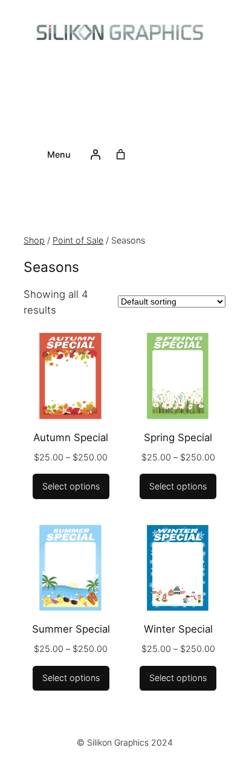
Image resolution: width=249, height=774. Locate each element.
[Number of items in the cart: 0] (121, 154)
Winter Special (178, 629)
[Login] (95, 154)
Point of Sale (25, 215)
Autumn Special (70, 437)
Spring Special (178, 437)
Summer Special (71, 629)
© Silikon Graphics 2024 (125, 742)
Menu (59, 154)
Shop (34, 240)
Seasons (72, 215)
